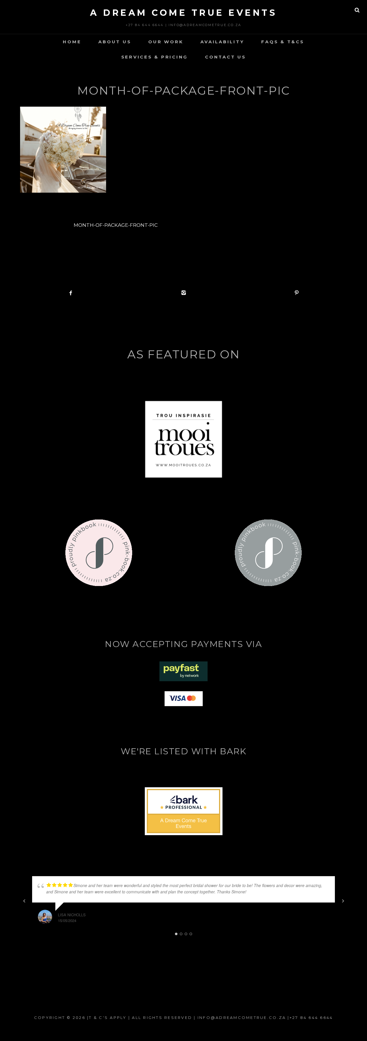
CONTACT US (225, 57)
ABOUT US (114, 41)
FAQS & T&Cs (282, 41)
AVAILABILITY (222, 41)
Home (72, 41)
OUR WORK (165, 41)
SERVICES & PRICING (154, 57)
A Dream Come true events (183, 12)
